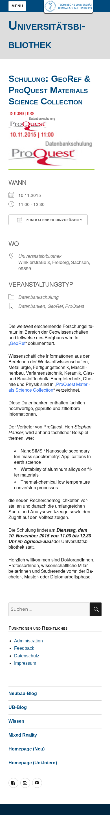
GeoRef (55, 306)
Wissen (16, 721)
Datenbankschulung (38, 297)
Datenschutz (26, 655)
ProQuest (74, 306)
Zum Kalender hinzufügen (52, 220)
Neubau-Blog (22, 693)
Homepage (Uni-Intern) (32, 762)
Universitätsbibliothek (39, 256)
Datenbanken (31, 306)
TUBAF (68, 6)
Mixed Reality (22, 735)
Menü (17, 6)
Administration (28, 640)
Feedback (24, 648)
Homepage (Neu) (26, 749)
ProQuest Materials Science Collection (49, 387)
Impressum (25, 663)
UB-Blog (17, 707)
